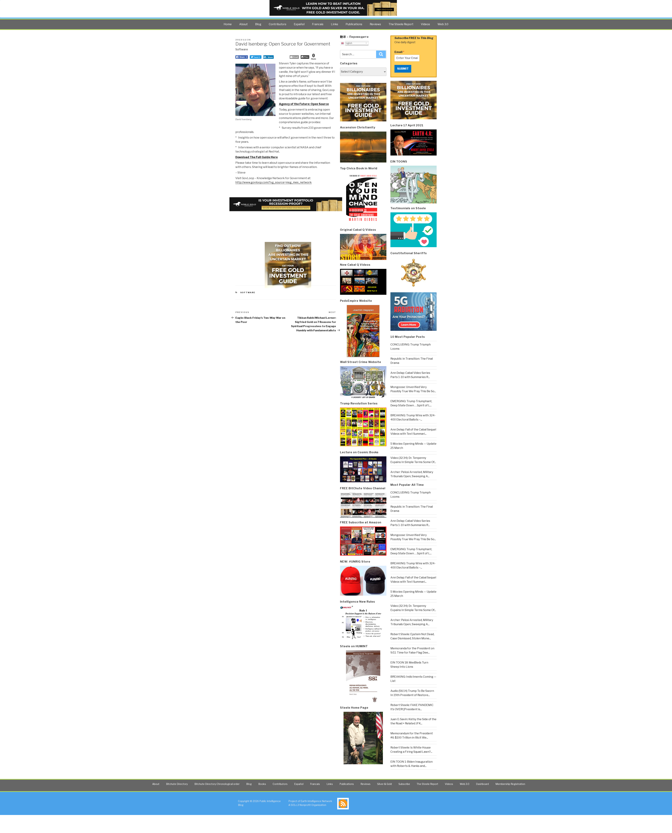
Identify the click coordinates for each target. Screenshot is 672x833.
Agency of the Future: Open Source (304, 104)
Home (228, 24)
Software (241, 49)
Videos (425, 24)
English (348, 43)
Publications (354, 24)
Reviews (375, 24)
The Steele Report (400, 24)
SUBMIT (403, 68)
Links (334, 24)
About (243, 24)
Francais (317, 24)
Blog (258, 24)
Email (399, 52)
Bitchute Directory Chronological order (217, 783)
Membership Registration (510, 783)
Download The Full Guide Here (256, 157)
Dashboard (482, 783)
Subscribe (404, 783)
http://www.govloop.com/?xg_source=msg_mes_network (273, 182)
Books (262, 783)
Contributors (277, 24)
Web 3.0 (443, 24)
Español (299, 24)
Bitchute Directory (177, 783)
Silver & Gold (384, 783)
